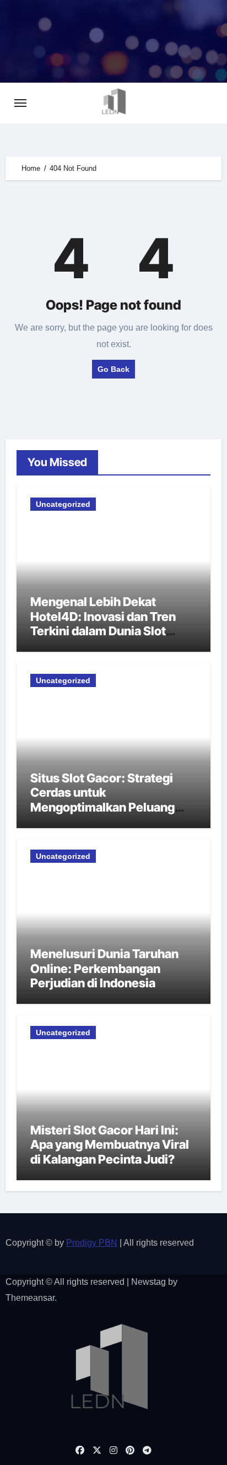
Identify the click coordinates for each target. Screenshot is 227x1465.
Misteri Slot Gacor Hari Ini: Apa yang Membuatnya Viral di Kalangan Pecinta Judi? (109, 1144)
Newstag (148, 1281)
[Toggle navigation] (20, 103)
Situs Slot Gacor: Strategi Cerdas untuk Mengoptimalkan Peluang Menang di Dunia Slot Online (109, 800)
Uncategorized (63, 504)
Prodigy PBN (91, 1242)
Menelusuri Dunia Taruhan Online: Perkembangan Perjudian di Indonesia (104, 968)
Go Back (113, 369)
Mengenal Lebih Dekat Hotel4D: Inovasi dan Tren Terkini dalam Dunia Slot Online (103, 623)
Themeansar (30, 1297)
